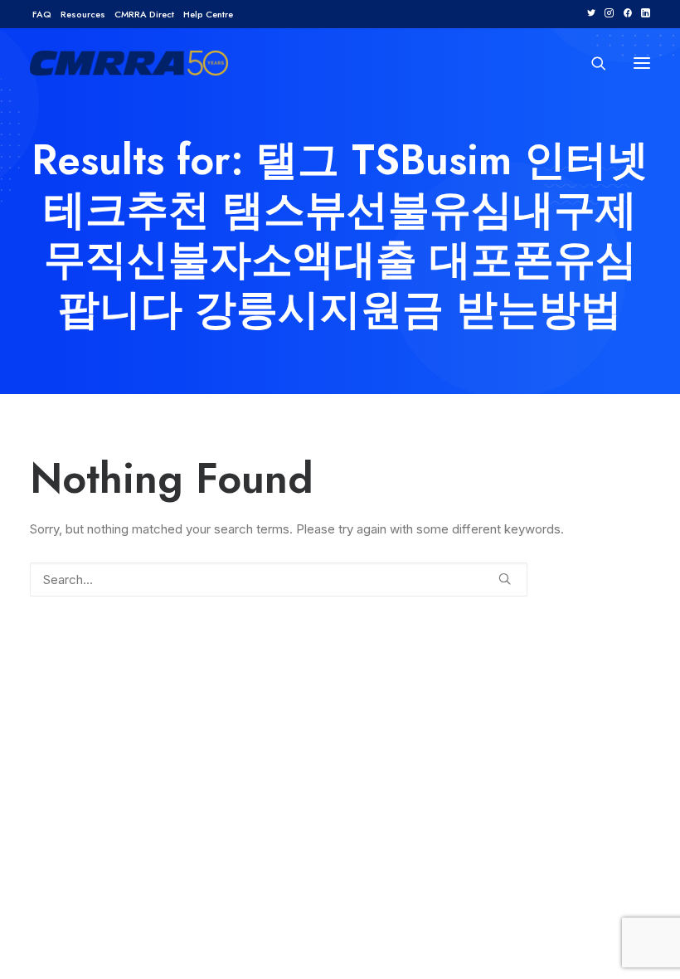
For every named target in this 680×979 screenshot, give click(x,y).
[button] (590, 13)
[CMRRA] (129, 63)
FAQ (41, 14)
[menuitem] (42, 14)
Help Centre (208, 14)
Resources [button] (83, 14)
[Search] (591, 63)
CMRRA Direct (144, 14)
